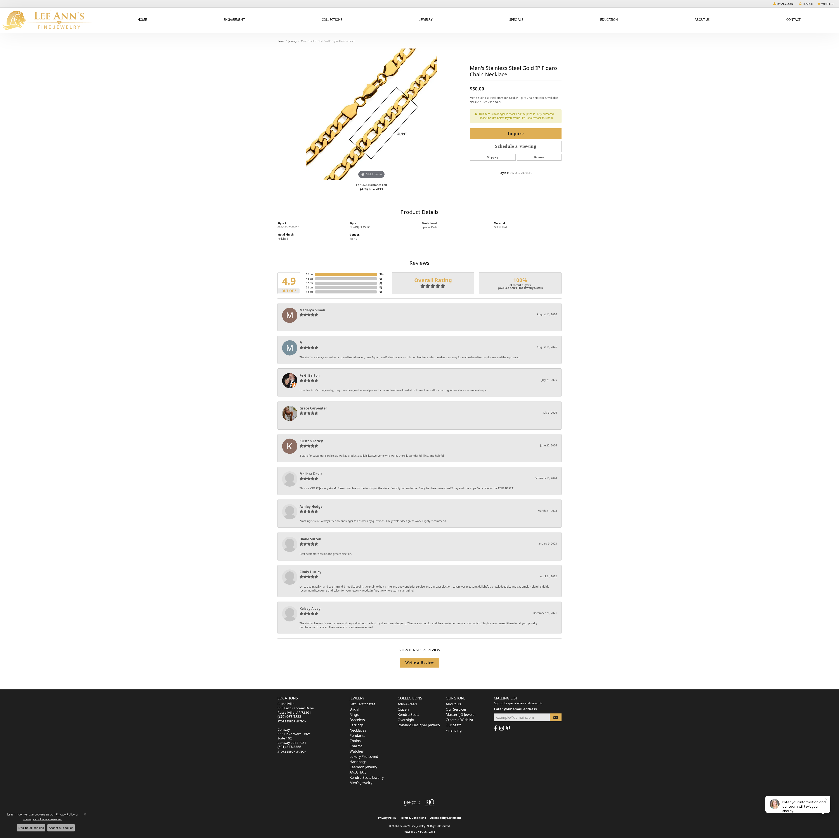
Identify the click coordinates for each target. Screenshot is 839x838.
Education (609, 19)
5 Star (309, 274)
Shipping (492, 157)
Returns (539, 157)
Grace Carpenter (313, 408)
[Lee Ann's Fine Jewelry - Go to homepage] (48, 20)
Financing (454, 730)
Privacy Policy (387, 818)
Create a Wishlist (459, 719)
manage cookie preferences (42, 819)
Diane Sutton (310, 539)
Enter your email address (515, 709)
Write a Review (419, 662)
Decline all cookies (31, 827)
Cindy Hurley (310, 572)
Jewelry (426, 19)
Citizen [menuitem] (403, 709)
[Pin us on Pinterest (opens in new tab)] (508, 728)
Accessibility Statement (445, 818)
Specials (516, 19)
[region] (371, 114)
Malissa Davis (311, 474)
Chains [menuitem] (355, 740)
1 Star (309, 292)
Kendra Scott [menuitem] (408, 714)
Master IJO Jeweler (461, 714)
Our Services (456, 709)
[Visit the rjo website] (429, 802)
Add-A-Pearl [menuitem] (407, 704)
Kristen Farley (311, 441)
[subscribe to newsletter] (556, 717)
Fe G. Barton (310, 375)
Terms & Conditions (413, 818)
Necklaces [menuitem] (358, 730)
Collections (332, 19)
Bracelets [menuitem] (357, 719)
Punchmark (427, 831)
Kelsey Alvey (310, 608)
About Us (702, 19)
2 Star (309, 287)
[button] (784, 3)
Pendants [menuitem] (357, 735)
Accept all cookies (61, 827)
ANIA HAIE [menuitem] (358, 772)
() (381, 274)
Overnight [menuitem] (406, 719)
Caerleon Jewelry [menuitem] (363, 767)
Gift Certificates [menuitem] (362, 704)
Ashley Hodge (311, 506)
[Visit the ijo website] (412, 802)
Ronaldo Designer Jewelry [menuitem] (419, 725)
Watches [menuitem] (357, 751)
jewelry (292, 41)
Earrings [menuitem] (357, 725)
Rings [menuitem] (354, 714)
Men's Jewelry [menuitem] (361, 782)
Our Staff (453, 725)
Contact (793, 19)
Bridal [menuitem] (354, 709)
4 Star (309, 279)
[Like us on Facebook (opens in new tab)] (495, 728)
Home (142, 19)
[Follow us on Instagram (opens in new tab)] (501, 728)
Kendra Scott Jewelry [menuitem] (367, 777)
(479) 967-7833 (371, 189)
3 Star (309, 283)
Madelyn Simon (312, 310)
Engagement (234, 19)
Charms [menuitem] (356, 746)
